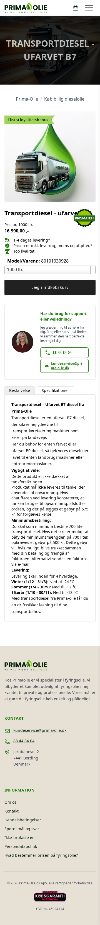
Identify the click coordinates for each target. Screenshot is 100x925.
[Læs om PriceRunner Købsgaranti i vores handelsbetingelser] (50, 896)
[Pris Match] (84, 218)
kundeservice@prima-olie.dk (39, 730)
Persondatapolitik (20, 846)
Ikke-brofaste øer (20, 837)
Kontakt (11, 811)
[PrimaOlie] (36, 7)
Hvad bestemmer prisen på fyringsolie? (41, 855)
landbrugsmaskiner (56, 457)
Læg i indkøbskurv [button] (50, 287)
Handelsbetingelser (22, 819)
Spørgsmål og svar (21, 828)
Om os (10, 802)
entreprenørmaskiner (31, 463)
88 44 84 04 (23, 740)
